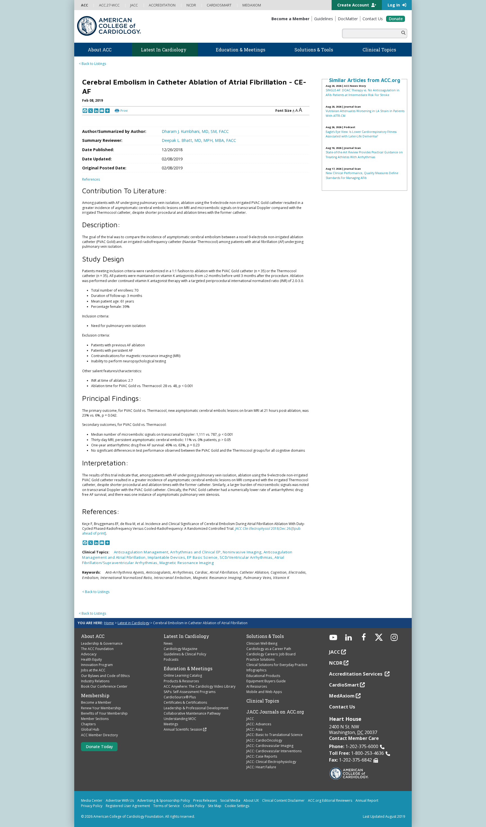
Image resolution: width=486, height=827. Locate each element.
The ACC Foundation (97, 648)
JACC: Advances (258, 724)
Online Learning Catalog (183, 675)
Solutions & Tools (265, 636)
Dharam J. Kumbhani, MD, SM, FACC (195, 131)
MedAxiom (342, 695)
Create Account (353, 5)
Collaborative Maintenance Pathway (192, 713)
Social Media (230, 800)
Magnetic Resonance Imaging (186, 562)
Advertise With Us (120, 800)
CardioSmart (344, 684)
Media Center (91, 800)
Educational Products (263, 675)
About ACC (92, 636)
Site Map (214, 805)
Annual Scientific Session (183, 729)
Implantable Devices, (167, 557)
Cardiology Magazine (180, 648)
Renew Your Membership (101, 708)
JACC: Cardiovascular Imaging (269, 745)
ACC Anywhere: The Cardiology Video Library (199, 686)
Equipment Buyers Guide (266, 681)
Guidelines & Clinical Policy (185, 654)
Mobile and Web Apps (264, 691)
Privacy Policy (91, 805)
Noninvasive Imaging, (243, 552)
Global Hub (90, 729)
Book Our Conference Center (104, 686)
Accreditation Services (356, 674)
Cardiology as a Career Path (268, 648)
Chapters (88, 724)
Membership (95, 695)
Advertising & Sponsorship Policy (163, 800)
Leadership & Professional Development (196, 708)
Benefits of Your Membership (104, 713)
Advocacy (88, 654)
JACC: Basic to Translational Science (274, 734)
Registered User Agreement (128, 805)
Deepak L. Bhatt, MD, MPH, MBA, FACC (199, 140)
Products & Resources (181, 681)
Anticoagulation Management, (142, 552)
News (168, 643)
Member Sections (95, 718)
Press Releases (205, 800)
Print (124, 110)
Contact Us (342, 706)
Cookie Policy (193, 805)
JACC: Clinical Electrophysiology (271, 761)
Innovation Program (97, 664)
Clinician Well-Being (261, 643)
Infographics (256, 670)
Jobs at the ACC (93, 670)
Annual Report (367, 800)
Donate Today (99, 746)
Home (109, 623)
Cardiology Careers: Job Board (271, 654)
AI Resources (256, 686)
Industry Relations (95, 681)
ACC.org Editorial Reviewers (330, 800)
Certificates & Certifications (185, 702)
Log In (394, 5)
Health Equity (91, 659)
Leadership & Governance (102, 643)
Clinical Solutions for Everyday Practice (276, 664)
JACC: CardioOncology (264, 740)
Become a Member (96, 702)
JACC (250, 718)
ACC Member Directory (99, 735)
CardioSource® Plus (180, 697)
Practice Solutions (260, 659)
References (91, 179)
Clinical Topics (262, 701)
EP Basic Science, (203, 557)
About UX (251, 800)
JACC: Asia (254, 729)
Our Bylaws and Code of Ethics (105, 675)
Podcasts (171, 659)
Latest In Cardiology (186, 636)
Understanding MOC (180, 718)
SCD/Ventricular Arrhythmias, (247, 557)
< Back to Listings (92, 63)
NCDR (336, 663)
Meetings (171, 724)
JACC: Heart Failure (261, 767)
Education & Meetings (188, 668)
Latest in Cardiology (133, 623)
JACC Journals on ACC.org (275, 712)
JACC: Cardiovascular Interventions (274, 751)
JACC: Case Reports (261, 756)
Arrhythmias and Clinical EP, (196, 552)
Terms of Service (166, 805)
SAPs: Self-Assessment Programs (189, 691)
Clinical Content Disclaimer (283, 800)
